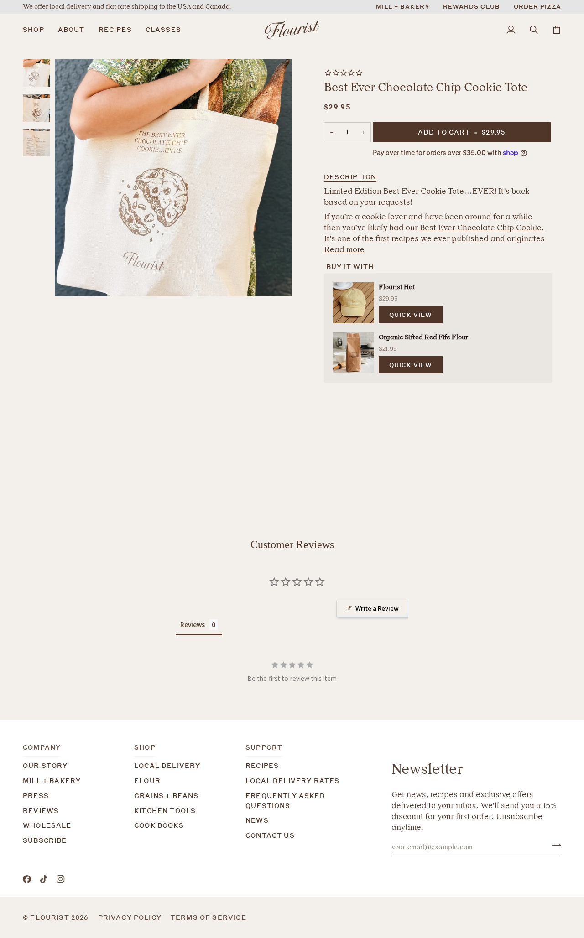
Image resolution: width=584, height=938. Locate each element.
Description (350, 177)
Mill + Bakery (52, 780)
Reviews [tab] (192, 624)
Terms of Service (208, 917)
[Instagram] (61, 879)
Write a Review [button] (377, 608)
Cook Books (159, 825)
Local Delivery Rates (292, 780)
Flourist (50, 917)
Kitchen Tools (165, 810)
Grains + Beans (166, 795)
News (257, 820)
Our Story (45, 765)
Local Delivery (167, 765)
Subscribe (45, 840)
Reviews (41, 810)
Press (36, 795)
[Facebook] (27, 879)
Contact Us (270, 835)
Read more (344, 249)
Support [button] (263, 747)
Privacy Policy (130, 917)
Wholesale (47, 825)
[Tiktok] (43, 879)
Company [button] (42, 747)
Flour (147, 780)
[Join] (553, 846)
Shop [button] (145, 747)
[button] (37, 30)
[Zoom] (173, 177)
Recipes (262, 765)
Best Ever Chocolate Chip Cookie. (482, 227)
